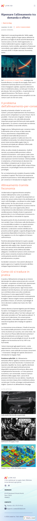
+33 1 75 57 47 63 (17, 505)
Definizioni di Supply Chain (10, 442)
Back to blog (7, 23)
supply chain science (23, 27)
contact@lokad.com (19, 509)
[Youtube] (9, 485)
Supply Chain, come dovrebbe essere (13, 468)
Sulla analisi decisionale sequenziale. (13, 415)
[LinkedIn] (5, 485)
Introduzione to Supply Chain (13, 80)
